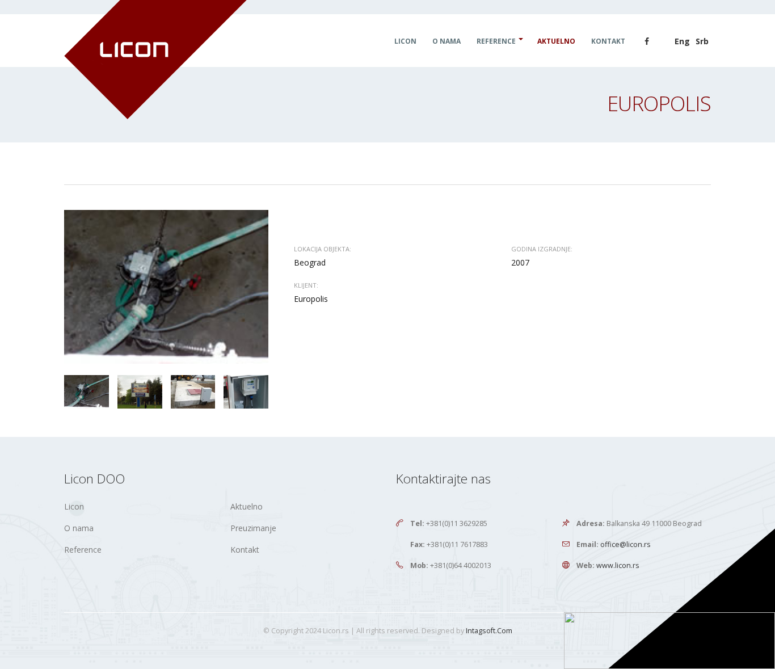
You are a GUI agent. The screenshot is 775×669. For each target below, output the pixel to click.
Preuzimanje (253, 528)
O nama (446, 41)
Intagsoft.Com (489, 631)
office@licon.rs (625, 544)
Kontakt (608, 41)
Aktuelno (556, 41)
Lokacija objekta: (322, 249)
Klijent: (306, 285)
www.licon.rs (617, 565)
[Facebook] (646, 41)
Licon (405, 41)
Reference (496, 41)
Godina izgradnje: (541, 249)
